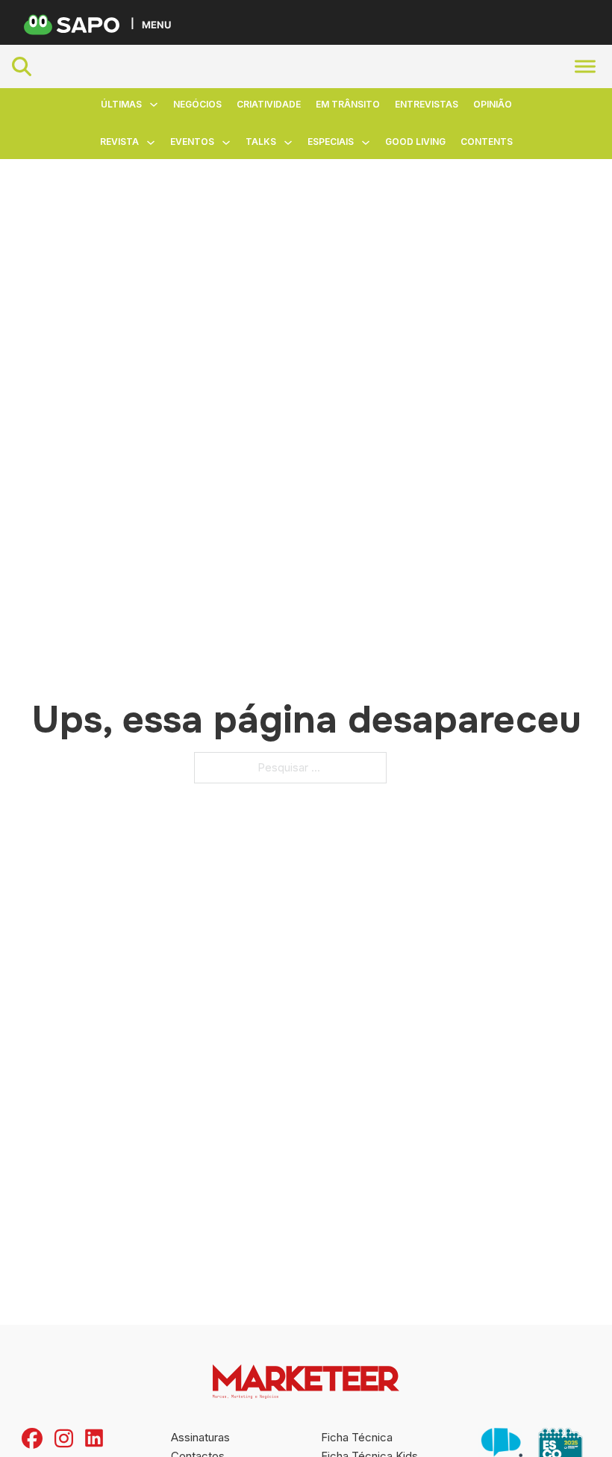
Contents (486, 141)
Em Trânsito (348, 104)
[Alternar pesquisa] (21, 66)
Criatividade (269, 104)
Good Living (415, 141)
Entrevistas (426, 104)
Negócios (197, 104)
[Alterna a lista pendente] (153, 104)
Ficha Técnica (357, 1437)
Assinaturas (200, 1437)
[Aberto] (585, 66)
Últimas (121, 104)
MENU (156, 24)
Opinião (492, 104)
